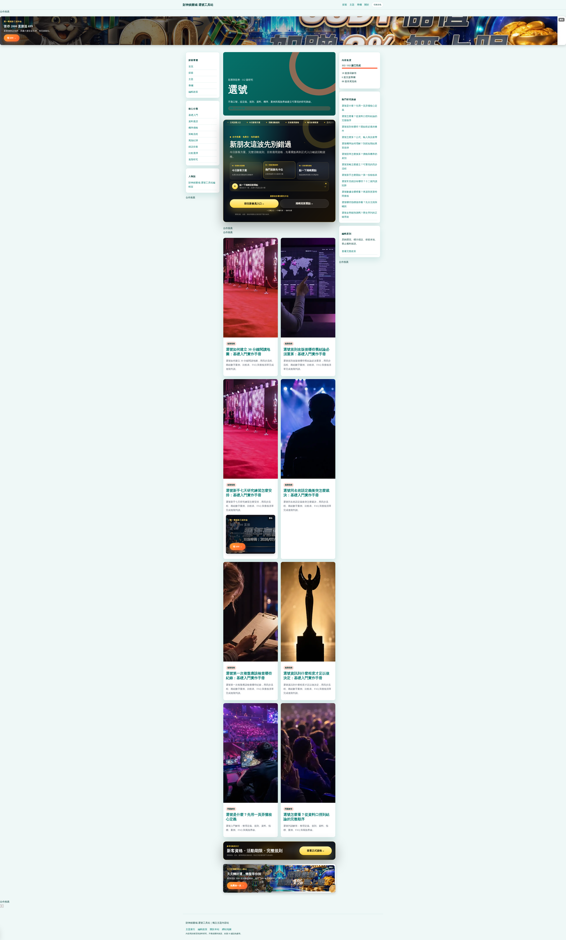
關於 (366, 4)
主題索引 (190, 929)
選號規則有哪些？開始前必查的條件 (359, 128)
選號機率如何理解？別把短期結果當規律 (359, 145)
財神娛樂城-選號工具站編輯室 (202, 184)
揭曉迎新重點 (304, 203)
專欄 (359, 4)
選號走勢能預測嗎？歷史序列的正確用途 (359, 214)
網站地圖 (226, 929)
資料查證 (193, 121)
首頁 (191, 66)
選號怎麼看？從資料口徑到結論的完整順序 (359, 118)
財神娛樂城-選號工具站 (198, 4)
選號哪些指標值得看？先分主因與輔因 (359, 204)
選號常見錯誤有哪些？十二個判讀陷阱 (359, 183)
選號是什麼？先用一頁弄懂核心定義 (359, 107)
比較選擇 (193, 153)
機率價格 (193, 127)
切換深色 (377, 5)
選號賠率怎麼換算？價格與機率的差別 (359, 156)
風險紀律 (193, 140)
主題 (352, 4)
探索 (344, 4)
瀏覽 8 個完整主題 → (238, 108)
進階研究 (193, 159)
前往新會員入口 (254, 203)
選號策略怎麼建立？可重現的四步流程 (359, 166)
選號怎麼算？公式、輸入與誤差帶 (359, 137)
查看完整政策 (349, 251)
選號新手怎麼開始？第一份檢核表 (359, 175)
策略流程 (193, 134)
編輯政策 (193, 92)
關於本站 (214, 929)
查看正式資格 (315, 850)
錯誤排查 (193, 147)
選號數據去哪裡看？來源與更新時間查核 (359, 194)
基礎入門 (193, 115)
